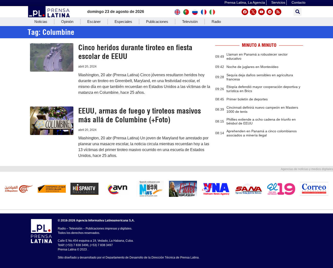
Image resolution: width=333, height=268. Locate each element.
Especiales (123, 21)
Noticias (40, 21)
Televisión (190, 21)
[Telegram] (269, 12)
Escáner (94, 21)
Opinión (67, 21)
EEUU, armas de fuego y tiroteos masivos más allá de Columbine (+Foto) (139, 115)
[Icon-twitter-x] (253, 12)
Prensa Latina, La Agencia (245, 2)
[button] (298, 12)
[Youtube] (261, 12)
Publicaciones (157, 21)
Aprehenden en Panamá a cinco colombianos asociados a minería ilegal (261, 133)
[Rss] (278, 12)
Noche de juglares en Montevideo (252, 67)
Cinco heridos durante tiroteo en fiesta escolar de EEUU (135, 52)
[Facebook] (245, 12)
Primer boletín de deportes (247, 99)
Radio (216, 21)
